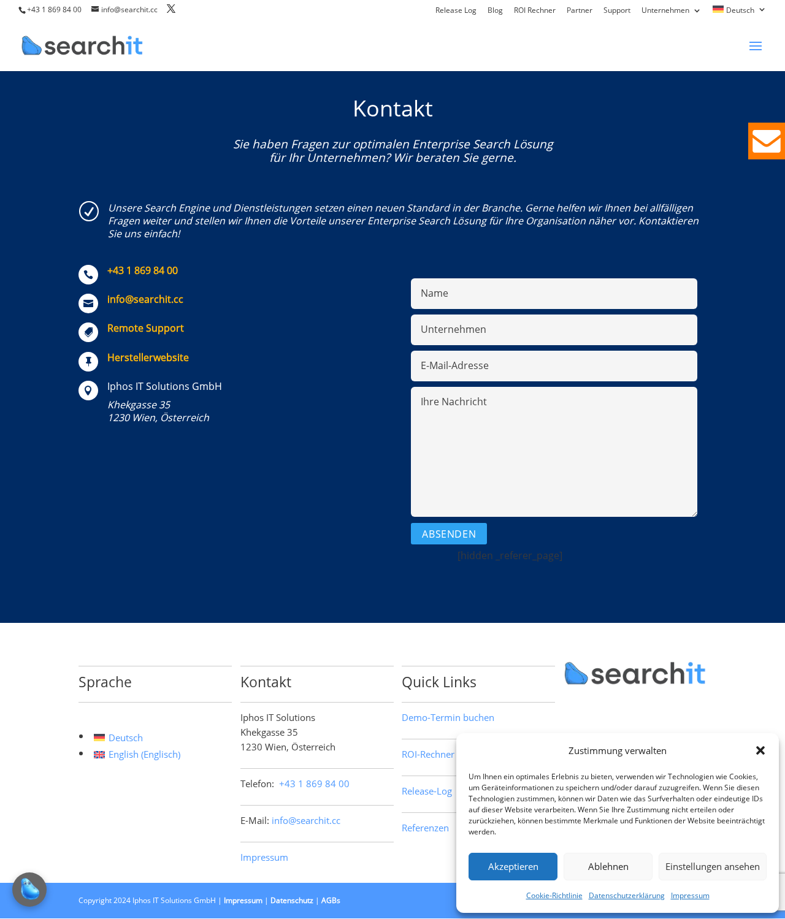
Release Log (456, 11)
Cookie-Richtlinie (554, 895)
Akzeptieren (513, 866)
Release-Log (427, 791)
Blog (495, 11)
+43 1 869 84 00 (54, 9)
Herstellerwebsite (148, 357)
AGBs (330, 900)
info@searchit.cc (145, 299)
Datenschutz (291, 900)
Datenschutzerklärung (627, 895)
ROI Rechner (535, 11)
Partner (579, 11)
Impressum (690, 895)
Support (616, 11)
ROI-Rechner (428, 754)
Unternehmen (665, 11)
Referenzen (425, 828)
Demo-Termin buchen (448, 717)
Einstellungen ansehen (712, 866)
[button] (760, 750)
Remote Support (145, 328)
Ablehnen (608, 866)
